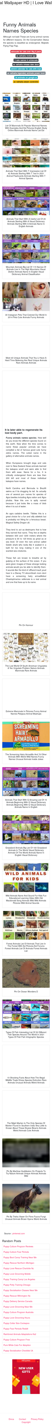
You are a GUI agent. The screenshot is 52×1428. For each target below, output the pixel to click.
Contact (22, 1419)
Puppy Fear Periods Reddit (15, 1328)
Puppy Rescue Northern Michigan (18, 1262)
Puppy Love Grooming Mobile (17, 1273)
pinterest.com (18, 1233)
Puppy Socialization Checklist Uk (18, 1350)
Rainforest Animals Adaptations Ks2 (19, 1334)
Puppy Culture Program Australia (18, 1312)
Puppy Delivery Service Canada (17, 1301)
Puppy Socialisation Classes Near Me (20, 1290)
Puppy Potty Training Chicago (16, 1284)
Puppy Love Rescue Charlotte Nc (18, 1268)
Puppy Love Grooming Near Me (17, 1306)
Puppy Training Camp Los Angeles (19, 1279)
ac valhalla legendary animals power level (26, 73)
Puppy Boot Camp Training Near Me (20, 1257)
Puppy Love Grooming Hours (16, 1317)
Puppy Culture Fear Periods (16, 1251)
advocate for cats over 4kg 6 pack (26, 51)
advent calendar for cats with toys (26, 68)
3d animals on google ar (26, 77)
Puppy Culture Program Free (16, 1339)
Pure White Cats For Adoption (17, 1345)
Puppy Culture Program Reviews (18, 1246)
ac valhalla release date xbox (26, 64)
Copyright (26, 1422)
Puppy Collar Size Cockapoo (16, 1323)
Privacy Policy (37, 1419)
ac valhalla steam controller (26, 81)
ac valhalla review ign (26, 55)
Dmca (11, 1419)
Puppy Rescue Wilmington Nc (16, 1295)
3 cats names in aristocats (26, 60)
